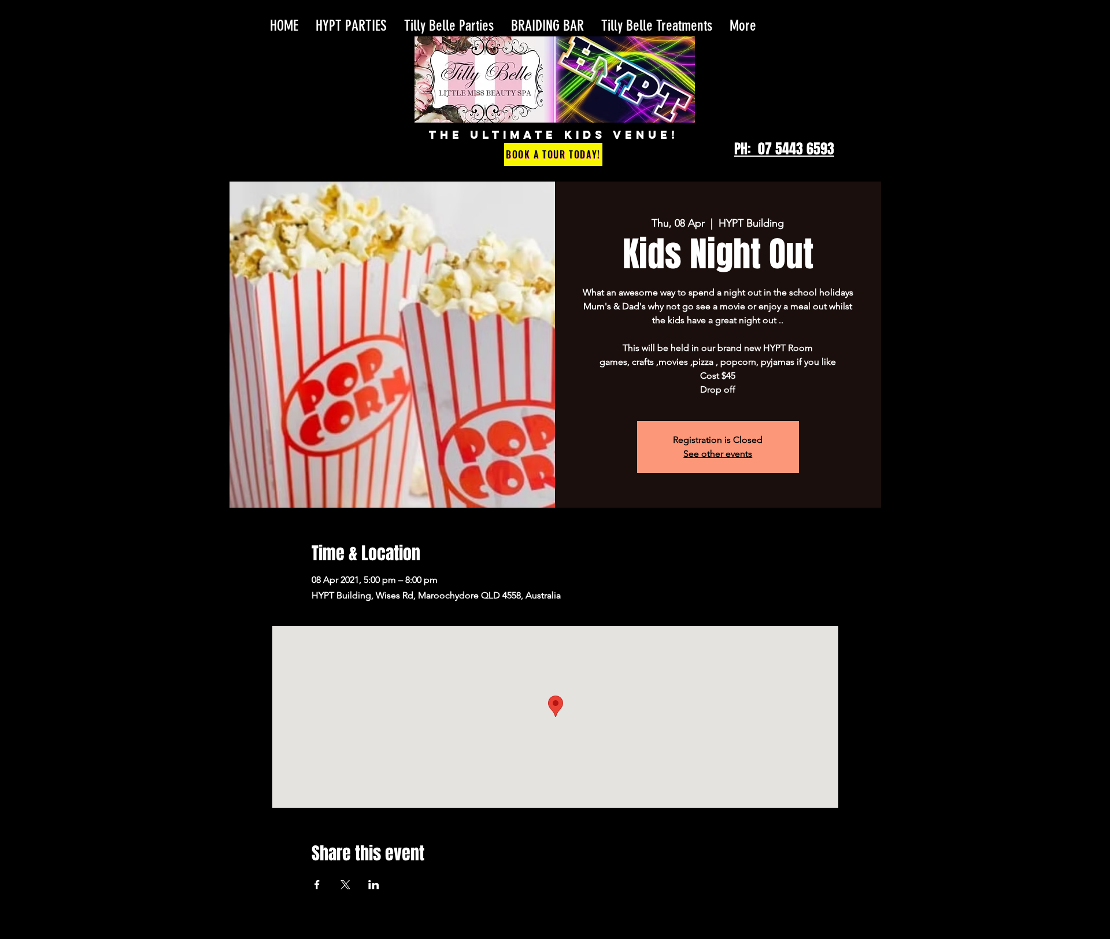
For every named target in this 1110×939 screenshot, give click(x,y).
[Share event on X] (345, 884)
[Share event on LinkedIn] (373, 884)
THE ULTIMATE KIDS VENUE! (553, 135)
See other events (717, 453)
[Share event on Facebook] (317, 884)
